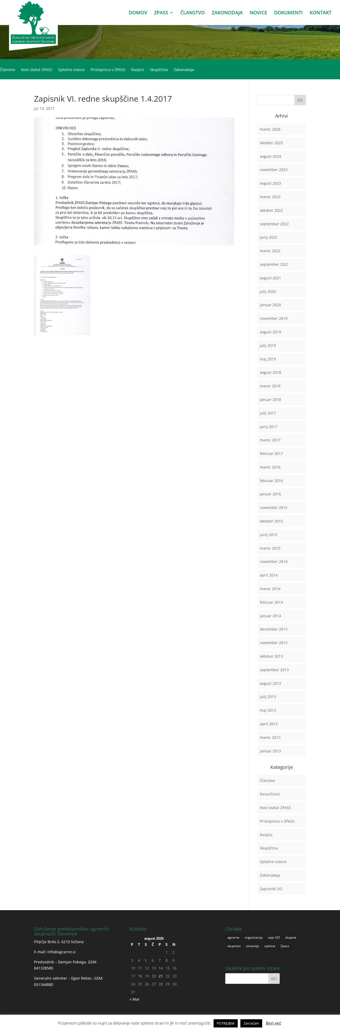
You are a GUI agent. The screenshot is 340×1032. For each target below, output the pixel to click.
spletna (269, 946)
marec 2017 (270, 439)
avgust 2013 (270, 683)
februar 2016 (271, 480)
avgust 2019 (270, 331)
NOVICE (258, 13)
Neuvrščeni (270, 794)
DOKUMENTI (288, 13)
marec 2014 (270, 588)
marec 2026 (270, 129)
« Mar (135, 999)
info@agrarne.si (61, 951)
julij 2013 (268, 696)
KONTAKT (321, 13)
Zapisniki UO (271, 888)
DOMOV (138, 13)
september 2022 (274, 223)
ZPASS (161, 13)
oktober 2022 (271, 210)
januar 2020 (270, 304)
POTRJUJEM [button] (226, 1023)
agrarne (233, 937)
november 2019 (273, 318)
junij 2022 (268, 237)
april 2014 (269, 575)
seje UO (274, 937)
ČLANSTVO (192, 13)
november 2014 (273, 561)
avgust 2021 (270, 277)
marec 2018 (270, 385)
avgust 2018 (270, 372)
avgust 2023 (270, 183)
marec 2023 (270, 196)
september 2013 (274, 669)
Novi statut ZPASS (36, 70)
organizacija (254, 937)
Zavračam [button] (251, 1023)
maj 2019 (268, 359)
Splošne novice (71, 70)
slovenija (252, 946)
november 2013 (273, 642)
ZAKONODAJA (227, 13)
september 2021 (274, 264)
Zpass (284, 946)
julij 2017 (268, 413)
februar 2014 (271, 602)
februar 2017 (271, 453)
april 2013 (269, 723)
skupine (290, 937)
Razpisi (137, 70)
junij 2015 (268, 534)
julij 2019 (268, 345)
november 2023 (273, 169)
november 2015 (273, 507)
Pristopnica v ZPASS (108, 70)
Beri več (273, 1023)
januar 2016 (270, 493)
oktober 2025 (271, 142)
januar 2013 (270, 750)
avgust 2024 (270, 156)
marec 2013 (270, 737)
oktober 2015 (271, 521)
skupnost (234, 946)
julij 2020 (268, 291)
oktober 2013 (271, 656)
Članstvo (7, 70)
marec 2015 (270, 548)
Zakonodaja (184, 70)
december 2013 (273, 629)
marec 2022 (270, 250)
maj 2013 (268, 710)
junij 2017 (268, 426)
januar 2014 (270, 615)
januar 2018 (270, 399)
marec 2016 (270, 467)
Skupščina (159, 70)
